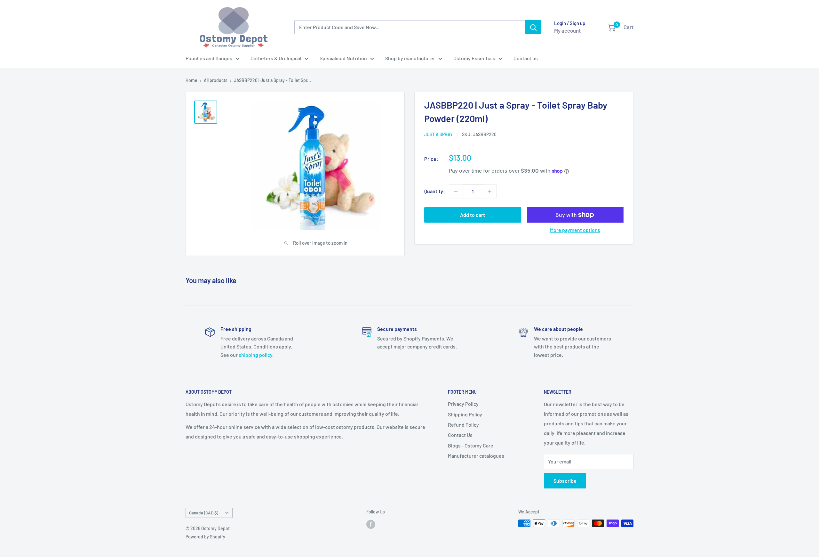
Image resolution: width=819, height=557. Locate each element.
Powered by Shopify (205, 536)
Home (191, 80)
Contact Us (460, 435)
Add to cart (472, 215)
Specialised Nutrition (343, 58)
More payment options (575, 230)
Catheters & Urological (275, 58)
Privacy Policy (463, 404)
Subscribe (564, 481)
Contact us (525, 58)
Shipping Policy (465, 414)
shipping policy (255, 355)
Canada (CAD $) (203, 512)
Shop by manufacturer (410, 58)
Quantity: (434, 191)
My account (567, 30)
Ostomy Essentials (474, 58)
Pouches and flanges (209, 58)
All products (215, 80)
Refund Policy (463, 425)
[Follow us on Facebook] (370, 524)
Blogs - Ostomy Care (470, 445)
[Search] (533, 27)
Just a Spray (438, 134)
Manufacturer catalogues (476, 456)
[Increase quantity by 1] (490, 191)
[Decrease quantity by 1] (456, 191)
